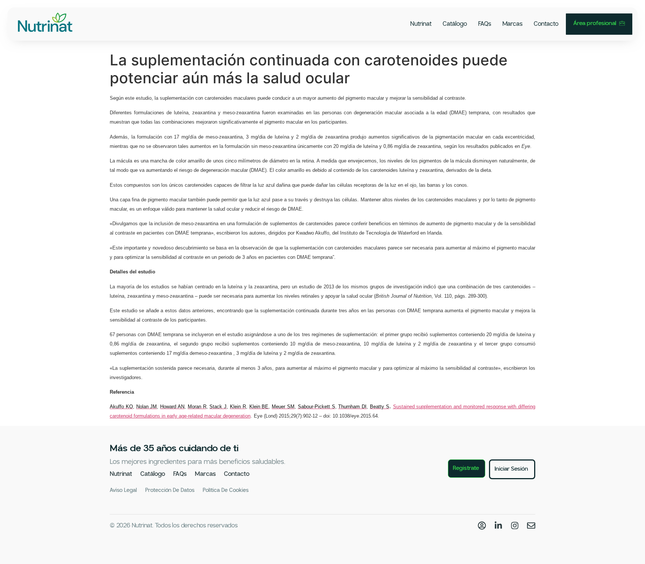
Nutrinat (420, 24)
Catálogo (455, 24)
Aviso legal (123, 490)
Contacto (546, 24)
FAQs (484, 24)
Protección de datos (169, 490)
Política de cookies (226, 490)
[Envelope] (531, 525)
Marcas (512, 24)
